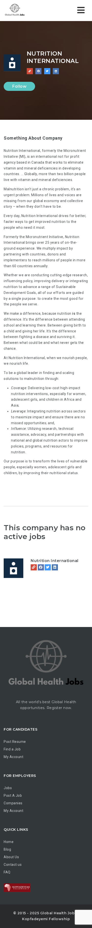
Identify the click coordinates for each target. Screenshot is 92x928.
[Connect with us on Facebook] (38, 71)
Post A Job (13, 795)
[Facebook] (41, 567)
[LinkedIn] (55, 567)
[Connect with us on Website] (30, 71)
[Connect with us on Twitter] (47, 71)
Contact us (13, 865)
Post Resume (15, 742)
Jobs (8, 788)
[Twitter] (48, 567)
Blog (7, 849)
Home (8, 842)
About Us (11, 857)
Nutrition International (55, 560)
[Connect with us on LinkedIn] (56, 71)
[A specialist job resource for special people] (24, 10)
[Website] (34, 567)
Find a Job (12, 749)
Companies (13, 803)
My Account (13, 757)
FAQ (7, 872)
